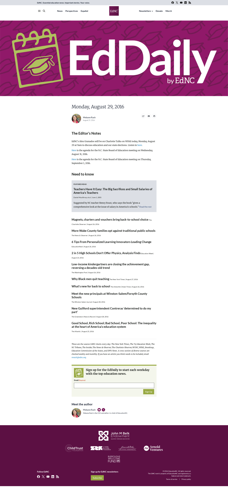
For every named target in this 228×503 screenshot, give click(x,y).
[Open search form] (44, 11)
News (60, 11)
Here (74, 150)
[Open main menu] (39, 11)
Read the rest (145, 206)
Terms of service (171, 479)
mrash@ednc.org (79, 357)
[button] (149, 116)
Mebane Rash (89, 117)
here (139, 145)
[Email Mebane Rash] (99, 409)
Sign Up (148, 391)
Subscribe (97, 478)
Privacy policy (186, 479)
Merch (169, 11)
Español (84, 11)
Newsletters (145, 11)
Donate (159, 11)
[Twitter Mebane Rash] (103, 409)
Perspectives (71, 11)
